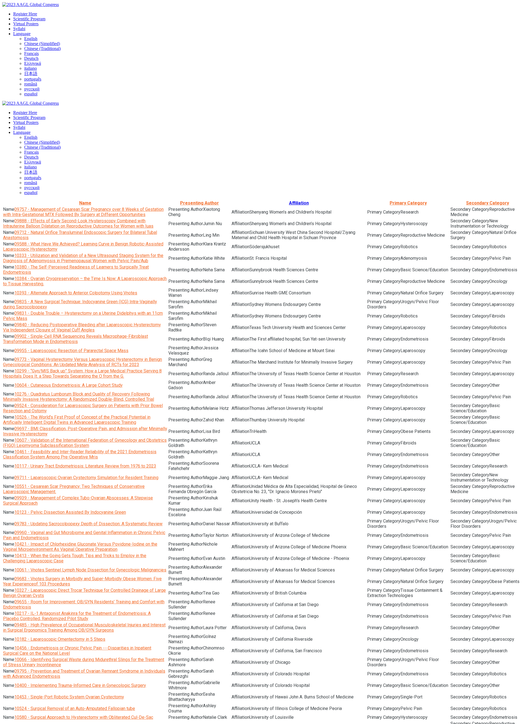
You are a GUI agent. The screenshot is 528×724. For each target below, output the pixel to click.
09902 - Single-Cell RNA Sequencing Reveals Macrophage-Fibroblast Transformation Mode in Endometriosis (75, 339)
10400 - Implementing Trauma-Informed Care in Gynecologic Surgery (80, 685)
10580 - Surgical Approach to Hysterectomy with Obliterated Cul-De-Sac (83, 717)
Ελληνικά (32, 63)
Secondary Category (487, 203)
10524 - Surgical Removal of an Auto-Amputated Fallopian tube (74, 708)
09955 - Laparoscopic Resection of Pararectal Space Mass (71, 350)
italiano (30, 68)
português (32, 79)
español (30, 94)
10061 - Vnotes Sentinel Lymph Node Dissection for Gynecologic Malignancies (90, 570)
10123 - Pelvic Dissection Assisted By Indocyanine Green (70, 512)
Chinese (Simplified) (42, 43)
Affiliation (299, 203)
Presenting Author (199, 203)
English (30, 38)
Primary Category (408, 203)
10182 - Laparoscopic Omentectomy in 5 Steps (59, 639)
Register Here (25, 14)
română (30, 84)
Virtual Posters (25, 23)
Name (85, 203)
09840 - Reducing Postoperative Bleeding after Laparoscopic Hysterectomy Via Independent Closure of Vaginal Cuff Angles (82, 327)
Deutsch (31, 58)
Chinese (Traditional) (42, 48)
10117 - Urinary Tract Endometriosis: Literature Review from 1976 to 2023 (85, 466)
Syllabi (19, 28)
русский (32, 89)
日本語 (30, 73)
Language (22, 33)
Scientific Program (29, 18)
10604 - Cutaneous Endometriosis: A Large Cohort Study (68, 385)
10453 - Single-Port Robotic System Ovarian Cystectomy (69, 697)
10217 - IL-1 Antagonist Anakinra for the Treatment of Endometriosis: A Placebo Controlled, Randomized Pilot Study (77, 616)
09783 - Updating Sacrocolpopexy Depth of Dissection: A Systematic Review (88, 523)
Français (31, 53)
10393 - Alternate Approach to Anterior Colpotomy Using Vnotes (75, 292)
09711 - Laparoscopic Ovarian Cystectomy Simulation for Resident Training (86, 477)
